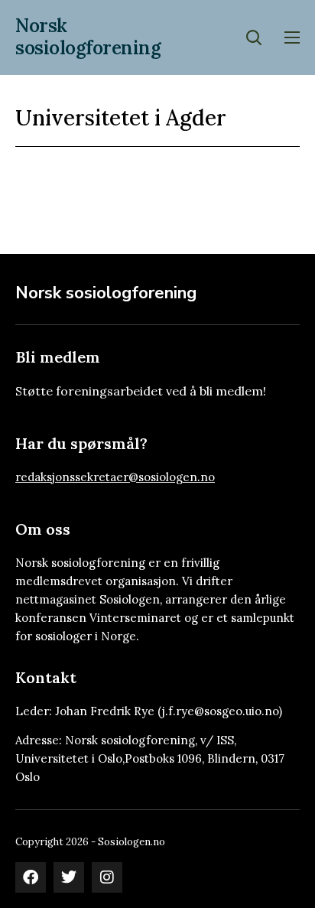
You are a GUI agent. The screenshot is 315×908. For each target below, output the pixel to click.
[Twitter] (69, 877)
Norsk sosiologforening (88, 37)
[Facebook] (30, 877)
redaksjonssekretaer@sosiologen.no (115, 477)
